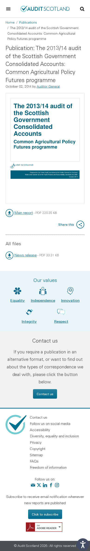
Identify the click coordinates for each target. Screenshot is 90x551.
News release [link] (25, 255)
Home (10, 22)
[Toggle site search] (82, 8)
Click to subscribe (45, 514)
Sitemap (36, 455)
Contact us (45, 394)
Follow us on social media (50, 423)
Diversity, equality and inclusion (54, 436)
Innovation (70, 300)
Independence (43, 300)
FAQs (34, 461)
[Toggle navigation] (8, 9)
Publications (28, 22)
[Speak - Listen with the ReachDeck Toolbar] (83, 544)
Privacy (36, 442)
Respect (61, 321)
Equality (17, 300)
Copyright (37, 448)
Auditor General (48, 86)
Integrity (29, 321)
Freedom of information (48, 467)
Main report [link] (23, 212)
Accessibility (40, 429)
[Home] (45, 8)
